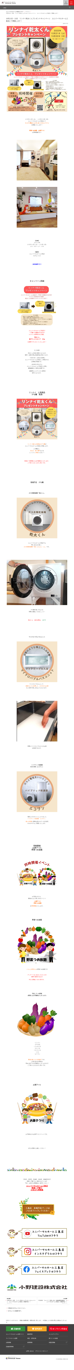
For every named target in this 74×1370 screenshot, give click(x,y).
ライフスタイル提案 (11, 1338)
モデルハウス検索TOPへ (15, 1311)
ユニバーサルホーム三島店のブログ (14, 11)
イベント (27, 11)
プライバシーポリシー (41, 1351)
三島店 (4, 7)
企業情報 (8, 1342)
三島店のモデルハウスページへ (16, 1308)
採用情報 (29, 1342)
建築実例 (29, 1334)
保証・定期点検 (31, 1338)
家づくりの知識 (53, 1338)
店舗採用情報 (10, 1346)
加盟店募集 (52, 1342)
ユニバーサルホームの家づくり (15, 1334)
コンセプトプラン (54, 1334)
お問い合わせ (30, 1351)
